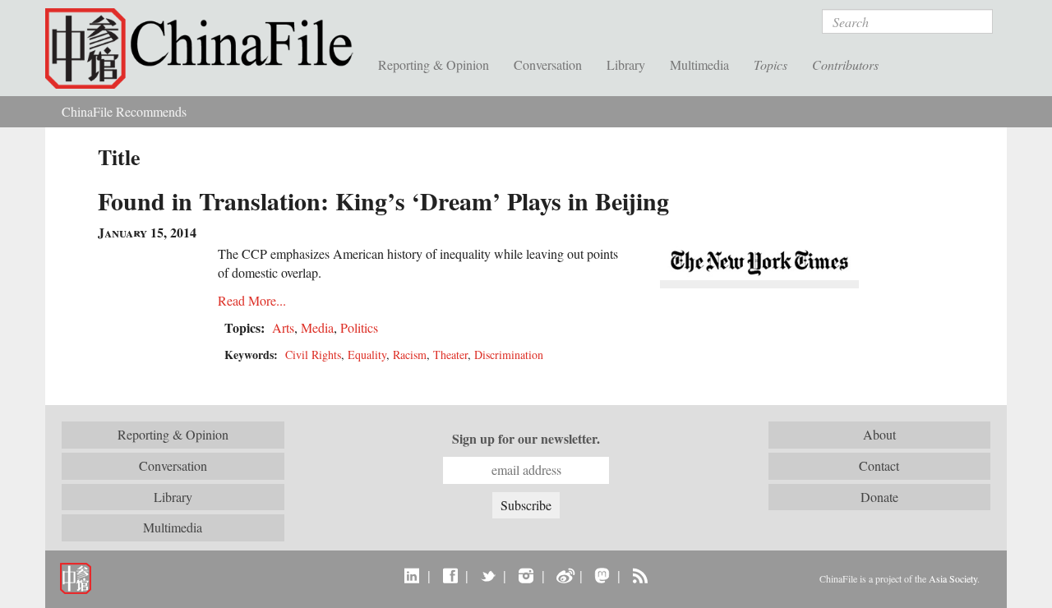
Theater (450, 354)
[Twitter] (488, 575)
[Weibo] (564, 575)
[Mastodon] (602, 575)
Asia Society (953, 578)
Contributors (845, 64)
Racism (410, 354)
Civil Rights (313, 354)
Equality (367, 354)
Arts (283, 327)
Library (626, 64)
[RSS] (640, 575)
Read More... (252, 300)
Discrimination (508, 354)
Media (317, 327)
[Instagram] (525, 575)
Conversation (548, 64)
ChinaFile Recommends (124, 111)
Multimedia (699, 64)
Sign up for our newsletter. (526, 439)
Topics (770, 64)
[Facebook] (450, 575)
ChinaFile (205, 49)
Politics (359, 327)
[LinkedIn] (412, 575)
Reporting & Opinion (433, 64)
